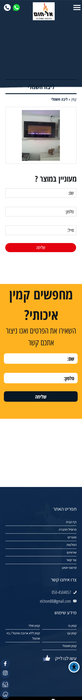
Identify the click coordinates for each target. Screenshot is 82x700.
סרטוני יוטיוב (69, 567)
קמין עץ (72, 633)
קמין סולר (34, 625)
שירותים (72, 552)
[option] (41, 135)
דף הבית (71, 522)
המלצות (72, 544)
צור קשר (71, 560)
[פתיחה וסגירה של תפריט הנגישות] (74, 667)
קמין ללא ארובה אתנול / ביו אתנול (23, 635)
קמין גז (72, 625)
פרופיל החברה (68, 529)
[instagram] (5, 673)
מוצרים (72, 537)
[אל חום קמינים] (41, 11)
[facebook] (5, 663)
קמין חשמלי (69, 646)
